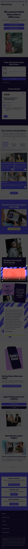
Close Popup (26, 265)
